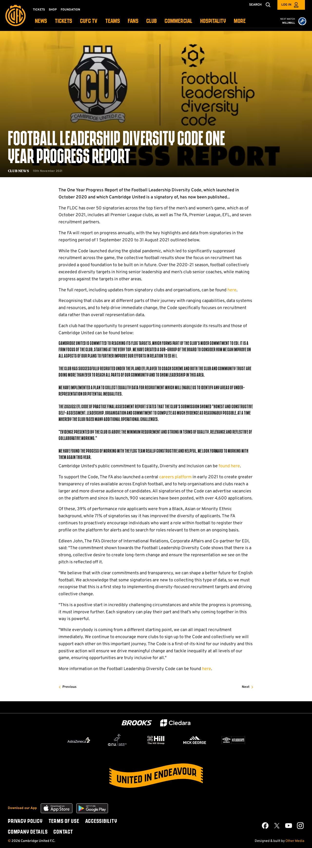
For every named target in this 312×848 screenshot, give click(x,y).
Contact (63, 832)
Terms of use (64, 821)
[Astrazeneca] (79, 740)
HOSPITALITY (213, 21)
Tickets (39, 10)
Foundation (70, 10)
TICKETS (63, 21)
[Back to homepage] (15, 15)
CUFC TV (89, 21)
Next (246, 687)
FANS (133, 21)
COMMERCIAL (178, 21)
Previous (69, 687)
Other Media (294, 841)
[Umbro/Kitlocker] (233, 740)
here (231, 290)
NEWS (41, 21)
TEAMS (112, 21)
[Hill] (156, 740)
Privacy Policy (25, 821)
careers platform (175, 477)
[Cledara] (175, 722)
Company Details (28, 832)
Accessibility (101, 821)
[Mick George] (195, 740)
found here (229, 466)
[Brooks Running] (137, 722)
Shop (53, 10)
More (240, 21)
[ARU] (117, 740)
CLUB (151, 21)
